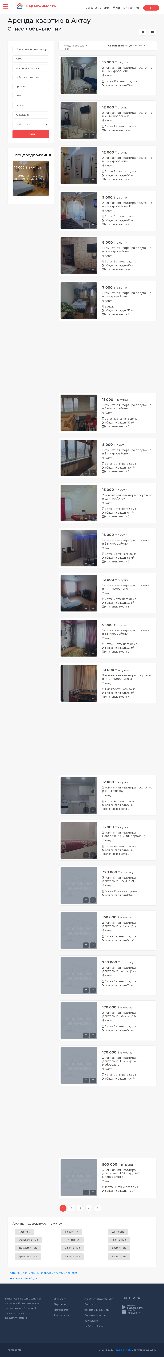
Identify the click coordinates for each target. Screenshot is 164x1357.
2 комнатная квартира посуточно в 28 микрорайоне (127, 114)
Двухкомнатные (28, 1247)
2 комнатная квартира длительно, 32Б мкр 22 (119, 969)
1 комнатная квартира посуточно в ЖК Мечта (29, 177)
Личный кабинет (127, 7)
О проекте (60, 1299)
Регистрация (61, 1315)
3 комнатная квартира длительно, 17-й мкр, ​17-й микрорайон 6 (120, 1173)
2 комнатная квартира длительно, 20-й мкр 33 (120, 924)
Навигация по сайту (21, 1278)
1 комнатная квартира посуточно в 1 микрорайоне (126, 294)
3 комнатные (119, 1256)
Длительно (118, 1231)
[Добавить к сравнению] (86, 90)
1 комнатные (119, 1239)
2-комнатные (72, 1247)
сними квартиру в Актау (47, 1272)
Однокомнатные (28, 1239)
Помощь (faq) (61, 1309)
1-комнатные (72, 1239)
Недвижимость (18, 1272)
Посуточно (71, 1231)
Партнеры (60, 1304)
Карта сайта (14, 1349)
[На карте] (152, 32)
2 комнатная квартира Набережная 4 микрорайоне (123, 834)
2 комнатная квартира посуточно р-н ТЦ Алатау (127, 789)
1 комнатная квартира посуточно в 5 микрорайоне (126, 406)
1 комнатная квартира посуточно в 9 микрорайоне (126, 451)
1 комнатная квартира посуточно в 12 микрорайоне (126, 249)
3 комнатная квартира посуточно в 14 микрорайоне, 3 (127, 677)
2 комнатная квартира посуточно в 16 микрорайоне (127, 69)
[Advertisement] (107, 359)
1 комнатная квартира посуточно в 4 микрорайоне (126, 587)
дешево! (71, 1272)
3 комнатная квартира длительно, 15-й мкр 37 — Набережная (121, 1061)
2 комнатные (119, 1247)
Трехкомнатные (28, 1256)
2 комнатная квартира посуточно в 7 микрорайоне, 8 (127, 204)
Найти (30, 134)
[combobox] (30, 59)
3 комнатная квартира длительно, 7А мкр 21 (119, 879)
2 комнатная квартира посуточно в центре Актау (127, 496)
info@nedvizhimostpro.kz (98, 1299)
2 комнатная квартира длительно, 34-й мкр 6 (119, 1014)
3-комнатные (72, 1256)
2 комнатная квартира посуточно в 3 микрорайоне (127, 159)
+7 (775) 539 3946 (94, 1326)
